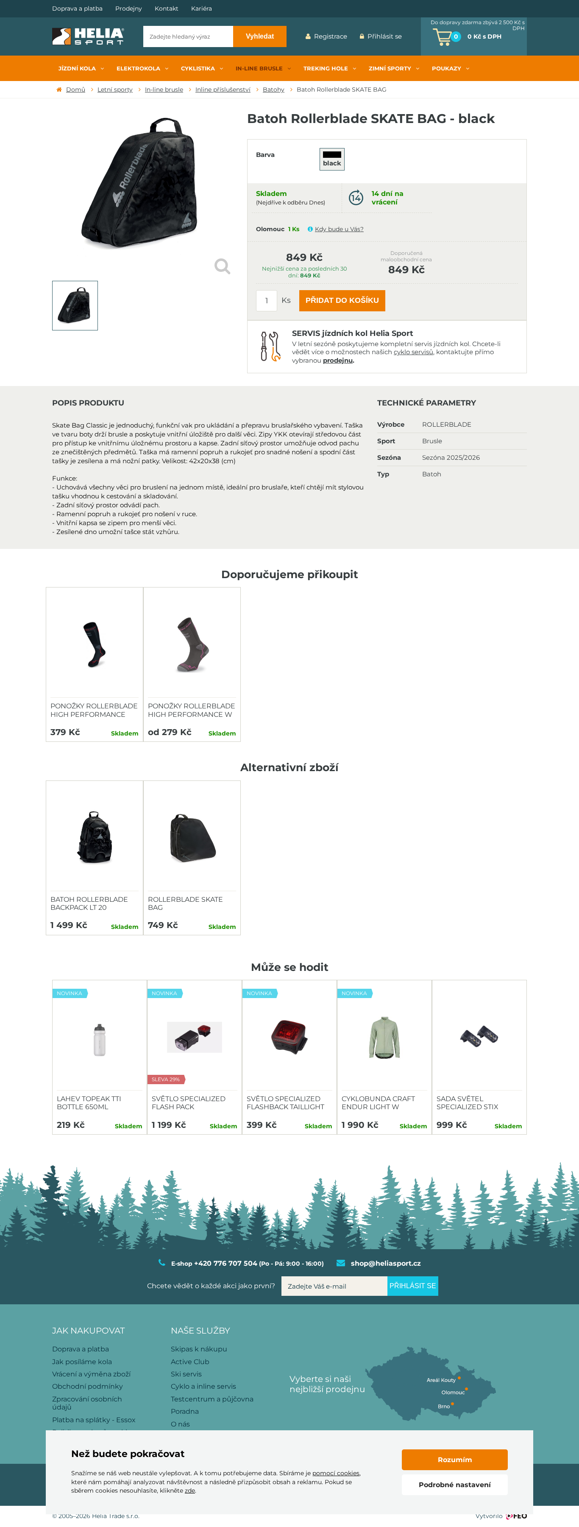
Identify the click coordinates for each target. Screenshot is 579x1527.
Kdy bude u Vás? (339, 229)
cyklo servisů (413, 352)
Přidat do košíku (342, 300)
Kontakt (166, 8)
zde (190, 1490)
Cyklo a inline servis (203, 1386)
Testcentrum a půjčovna (212, 1399)
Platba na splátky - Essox (94, 1420)
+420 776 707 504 (225, 1263)
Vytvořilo (489, 1516)
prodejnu (338, 360)
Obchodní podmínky (87, 1386)
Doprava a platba (77, 8)
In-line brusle (164, 89)
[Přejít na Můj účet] (414, 36)
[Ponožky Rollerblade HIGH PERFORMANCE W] (192, 645)
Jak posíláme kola (82, 1362)
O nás (180, 1424)
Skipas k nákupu (199, 1349)
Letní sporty (115, 89)
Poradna (185, 1411)
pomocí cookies (335, 1473)
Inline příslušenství (223, 89)
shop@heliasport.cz (386, 1263)
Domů (75, 89)
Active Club (190, 1362)
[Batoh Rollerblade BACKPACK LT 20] (94, 838)
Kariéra (201, 8)
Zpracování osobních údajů (87, 1403)
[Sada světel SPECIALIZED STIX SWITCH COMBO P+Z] (479, 1037)
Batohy (273, 89)
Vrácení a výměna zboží (91, 1374)
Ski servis (186, 1374)
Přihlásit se (384, 36)
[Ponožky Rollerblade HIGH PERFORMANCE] (94, 645)
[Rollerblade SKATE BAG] (192, 838)
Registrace (330, 36)
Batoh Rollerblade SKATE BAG (342, 89)
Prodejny (128, 8)
